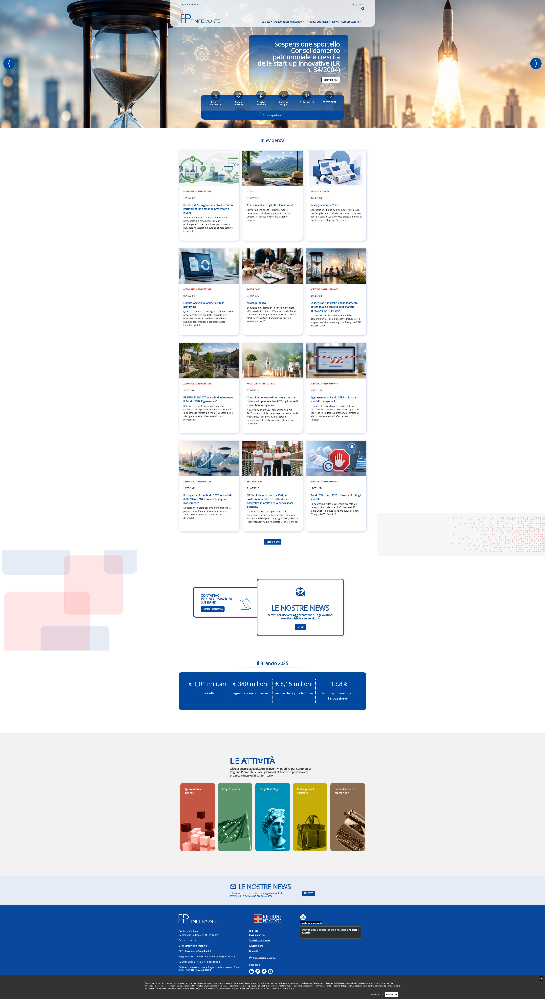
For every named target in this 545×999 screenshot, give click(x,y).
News (335, 21)
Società (266, 21)
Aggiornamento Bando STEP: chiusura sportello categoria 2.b (333, 399)
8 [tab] (287, 80)
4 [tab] (270, 80)
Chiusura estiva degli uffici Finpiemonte (270, 205)
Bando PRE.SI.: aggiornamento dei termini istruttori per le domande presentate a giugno (208, 208)
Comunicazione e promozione (345, 791)
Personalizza (377, 994)
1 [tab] (257, 80)
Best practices (254, 481)
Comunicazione (350, 21)
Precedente (9, 63)
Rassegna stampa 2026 (324, 205)
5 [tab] (274, 80)
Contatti (253, 951)
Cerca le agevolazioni (273, 115)
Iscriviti (300, 627)
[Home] (200, 20)
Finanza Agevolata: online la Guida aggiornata (203, 304)
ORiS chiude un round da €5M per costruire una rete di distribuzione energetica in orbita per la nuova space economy (270, 501)
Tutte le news (273, 541)
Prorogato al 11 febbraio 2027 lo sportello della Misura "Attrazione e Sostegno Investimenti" (208, 499)
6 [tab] (278, 80)
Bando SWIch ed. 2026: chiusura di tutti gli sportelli (336, 497)
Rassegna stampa (320, 191)
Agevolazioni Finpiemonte (197, 191)
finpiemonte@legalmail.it (198, 951)
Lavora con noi (257, 934)
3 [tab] (266, 80)
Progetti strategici (317, 21)
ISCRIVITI (308, 893)
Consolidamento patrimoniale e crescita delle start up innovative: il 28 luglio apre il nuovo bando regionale (272, 401)
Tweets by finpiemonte (311, 922)
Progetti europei (231, 789)
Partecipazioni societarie (305, 791)
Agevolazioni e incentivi (288, 21)
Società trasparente (259, 940)
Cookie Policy (288, 988)
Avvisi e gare (253, 289)
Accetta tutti (391, 994)
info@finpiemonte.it (196, 945)
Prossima (536, 63)
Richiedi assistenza (213, 608)
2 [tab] (261, 80)
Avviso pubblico (256, 303)
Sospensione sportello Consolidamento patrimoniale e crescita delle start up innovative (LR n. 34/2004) (299, 57)
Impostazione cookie (264, 958)
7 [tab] (283, 80)
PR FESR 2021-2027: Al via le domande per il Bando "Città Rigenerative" (208, 399)
